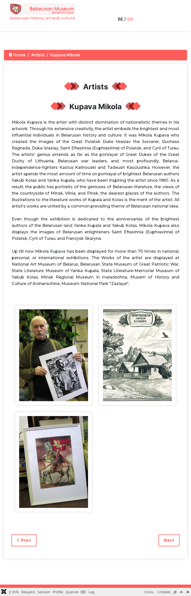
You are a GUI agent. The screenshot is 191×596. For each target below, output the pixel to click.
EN (130, 19)
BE (120, 19)
